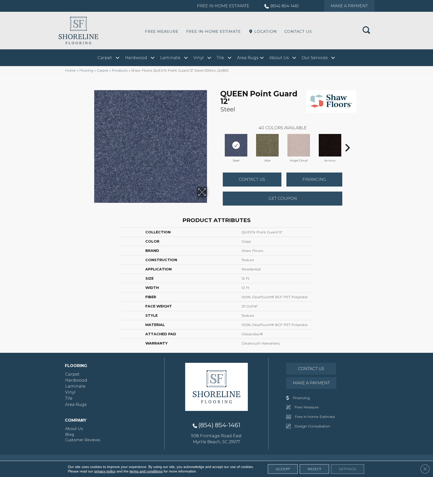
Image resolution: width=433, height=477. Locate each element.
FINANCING (314, 179)
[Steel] (236, 145)
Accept (283, 469)
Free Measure (161, 31)
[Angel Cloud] (298, 145)
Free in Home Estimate (223, 6)
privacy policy (105, 471)
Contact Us (298, 31)
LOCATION (265, 31)
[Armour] (330, 145)
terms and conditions (146, 471)
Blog (69, 434)
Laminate (75, 386)
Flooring (86, 70)
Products (120, 70)
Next (347, 140)
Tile (68, 398)
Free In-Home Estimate (213, 31)
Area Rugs (75, 404)
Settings (347, 469)
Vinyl (70, 392)
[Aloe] (267, 145)
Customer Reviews (82, 439)
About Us (74, 428)
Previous (218, 140)
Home (70, 70)
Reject (314, 469)
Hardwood (76, 380)
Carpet (102, 70)
